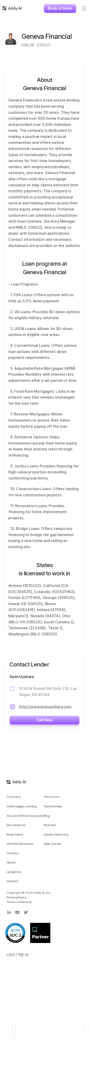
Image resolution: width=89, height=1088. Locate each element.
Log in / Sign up (18, 954)
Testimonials (53, 806)
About (11, 862)
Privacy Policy (17, 897)
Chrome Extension (20, 844)
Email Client (15, 834)
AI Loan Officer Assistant (25, 816)
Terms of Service (19, 902)
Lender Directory (56, 834)
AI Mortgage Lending (22, 806)
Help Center (52, 844)
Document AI (16, 825)
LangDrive (14, 872)
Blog (47, 816)
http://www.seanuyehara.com (45, 706)
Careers (13, 881)
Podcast (50, 825)
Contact (13, 853)
